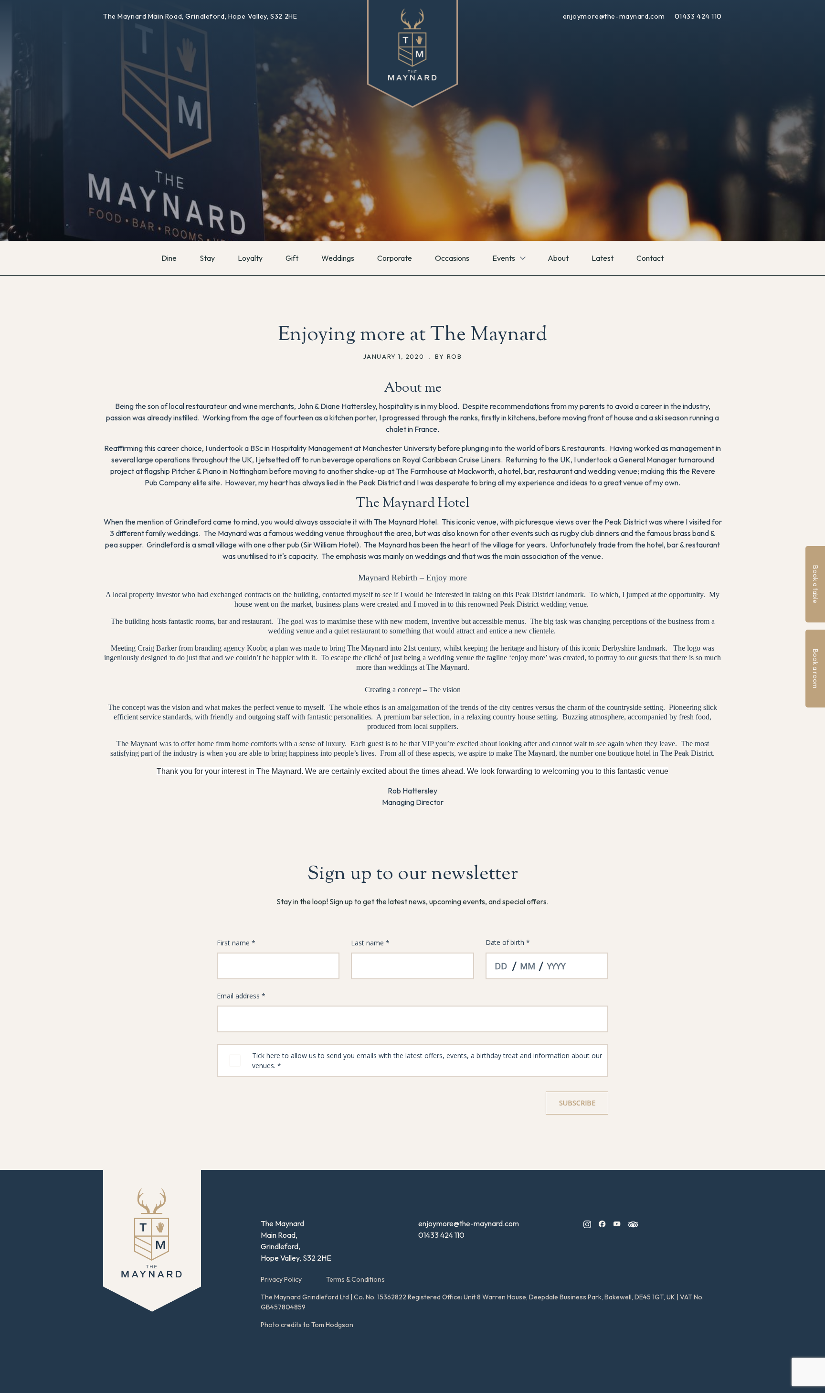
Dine (169, 258)
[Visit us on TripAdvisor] (633, 1223)
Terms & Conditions (355, 1279)
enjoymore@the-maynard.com (615, 16)
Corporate (394, 258)
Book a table (815, 584)
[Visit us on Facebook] (602, 1223)
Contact (650, 258)
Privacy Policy (281, 1279)
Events (503, 258)
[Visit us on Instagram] (587, 1223)
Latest (602, 258)
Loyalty (250, 258)
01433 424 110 (698, 16)
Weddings (337, 258)
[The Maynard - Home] (152, 1240)
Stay (207, 258)
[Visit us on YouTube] (617, 1223)
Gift (292, 258)
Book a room (815, 668)
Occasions (452, 258)
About (558, 258)
